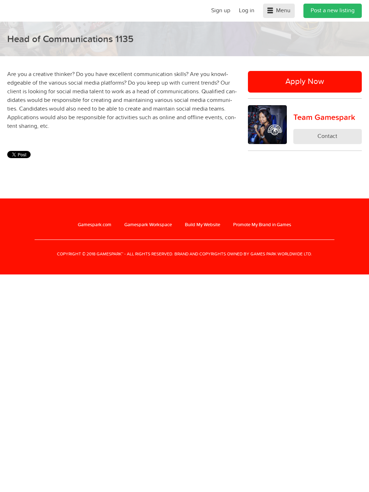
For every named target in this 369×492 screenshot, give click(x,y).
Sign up (220, 10)
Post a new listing (333, 10)
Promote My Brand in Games (262, 224)
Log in (246, 10)
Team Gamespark (324, 117)
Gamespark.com (94, 224)
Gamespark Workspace (148, 224)
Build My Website (202, 224)
